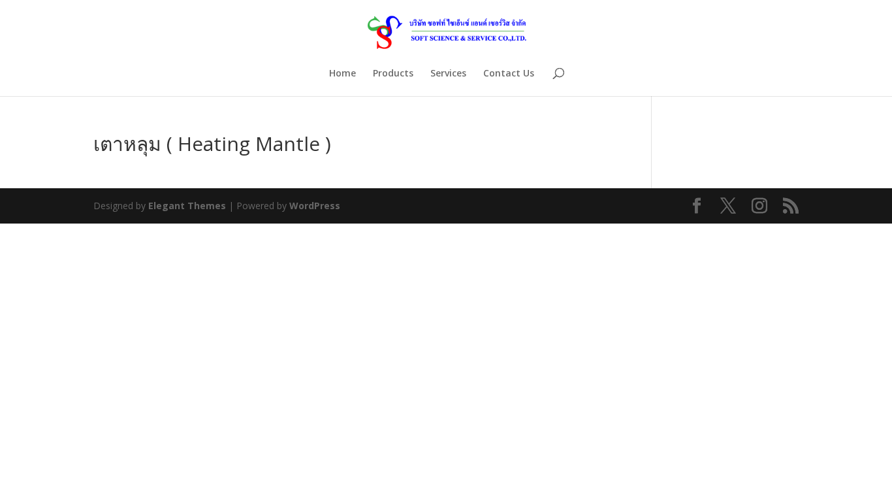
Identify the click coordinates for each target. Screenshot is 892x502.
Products (393, 74)
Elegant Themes (187, 205)
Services (448, 74)
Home (342, 74)
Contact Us (508, 74)
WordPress (314, 205)
